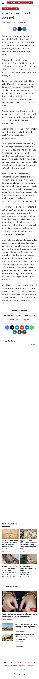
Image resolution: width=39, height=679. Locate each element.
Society (14, 9)
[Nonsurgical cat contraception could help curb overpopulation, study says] (29, 559)
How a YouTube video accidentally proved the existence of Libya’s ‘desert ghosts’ (10, 545)
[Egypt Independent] (20, 2)
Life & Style (6, 9)
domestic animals (13, 315)
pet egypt (15, 320)
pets (27, 320)
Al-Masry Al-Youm (24, 662)
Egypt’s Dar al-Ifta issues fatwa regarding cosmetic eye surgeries (25, 637)
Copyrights (30, 666)
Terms (22, 669)
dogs (25, 311)
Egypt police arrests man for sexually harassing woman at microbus (19, 615)
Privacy (16, 669)
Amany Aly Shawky (10, 22)
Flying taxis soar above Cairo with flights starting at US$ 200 (26, 626)
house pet (30, 315)
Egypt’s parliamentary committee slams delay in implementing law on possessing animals (10, 570)
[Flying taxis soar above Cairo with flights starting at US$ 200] (7, 627)
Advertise (13, 666)
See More (19, 646)
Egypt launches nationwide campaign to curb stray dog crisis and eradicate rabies (28, 545)
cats (15, 311)
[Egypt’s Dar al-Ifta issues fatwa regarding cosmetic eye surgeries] (7, 637)
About (7, 666)
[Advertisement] (19, 434)
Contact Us (21, 666)
